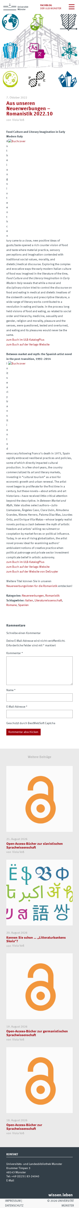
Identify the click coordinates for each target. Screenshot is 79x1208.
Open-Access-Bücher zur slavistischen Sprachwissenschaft (34, 845)
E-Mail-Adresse (16, 706)
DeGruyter (51, 571)
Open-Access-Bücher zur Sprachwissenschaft (24, 1127)
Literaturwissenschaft (48, 600)
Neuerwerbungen (33, 595)
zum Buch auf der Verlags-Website (28, 344)
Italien (29, 600)
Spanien (23, 605)
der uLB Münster (50, 8)
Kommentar (14, 653)
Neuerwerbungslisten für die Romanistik (32, 586)
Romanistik (52, 595)
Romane (11, 605)
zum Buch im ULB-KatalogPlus (25, 339)
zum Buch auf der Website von (25, 571)
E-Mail (10, 1180)
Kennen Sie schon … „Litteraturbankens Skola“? (36, 939)
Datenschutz (14, 1205)
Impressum (13, 1200)
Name (11, 690)
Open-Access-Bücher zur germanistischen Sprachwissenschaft (37, 1033)
